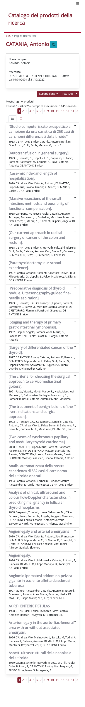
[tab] (12, 118)
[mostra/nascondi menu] (77, 3)
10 (52, 111)
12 (62, 111)
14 (72, 111)
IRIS (8, 36)
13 (67, 111)
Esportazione (47, 94)
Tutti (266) (68, 94)
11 (57, 111)
